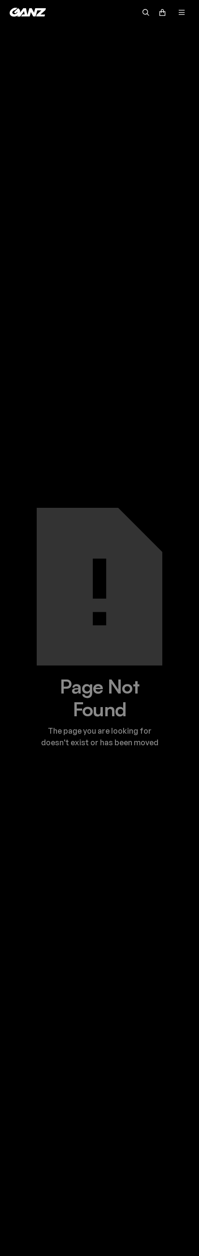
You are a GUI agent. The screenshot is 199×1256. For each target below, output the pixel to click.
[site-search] (145, 12)
